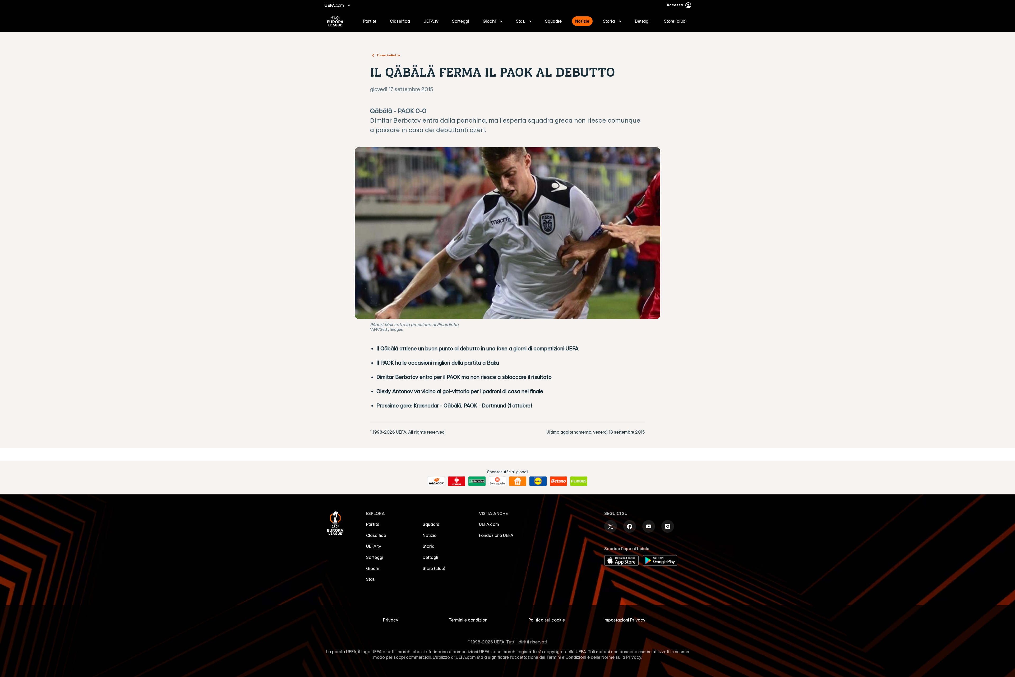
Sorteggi (374, 557)
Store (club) (434, 568)
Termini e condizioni (468, 620)
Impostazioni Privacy (624, 620)
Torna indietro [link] (388, 55)
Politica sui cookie (546, 620)
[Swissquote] (497, 481)
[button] (492, 21)
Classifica (376, 535)
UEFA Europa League (335, 21)
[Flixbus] (578, 481)
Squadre (431, 524)
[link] (370, 21)
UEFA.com (489, 524)
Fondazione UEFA (496, 535)
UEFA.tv (373, 546)
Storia (429, 546)
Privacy (390, 620)
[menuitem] (370, 21)
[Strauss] (456, 481)
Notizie (429, 535)
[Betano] (558, 481)
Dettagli (430, 557)
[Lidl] (538, 481)
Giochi (372, 568)
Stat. (370, 579)
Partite (372, 524)
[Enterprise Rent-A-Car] (477, 481)
